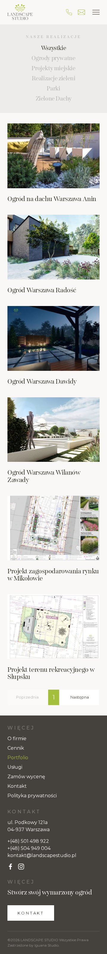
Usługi (14, 767)
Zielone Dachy (54, 98)
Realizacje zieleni (53, 78)
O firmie (16, 738)
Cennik (15, 748)
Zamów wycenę (26, 776)
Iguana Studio (46, 945)
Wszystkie (53, 48)
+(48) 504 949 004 (29, 848)
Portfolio (17, 757)
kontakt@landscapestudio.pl (41, 855)
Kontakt (17, 786)
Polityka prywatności (32, 795)
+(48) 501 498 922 (28, 841)
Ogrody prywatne (53, 58)
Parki (53, 88)
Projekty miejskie (53, 68)
